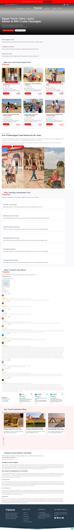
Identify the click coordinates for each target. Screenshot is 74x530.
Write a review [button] (4, 292)
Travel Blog (54, 8)
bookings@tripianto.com (12, 4)
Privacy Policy (26, 518)
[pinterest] (66, 4)
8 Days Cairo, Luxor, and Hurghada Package (31, 115)
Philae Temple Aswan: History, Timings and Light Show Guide (34, 428)
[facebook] (64, 4)
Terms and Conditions (28, 521)
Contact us (26, 514)
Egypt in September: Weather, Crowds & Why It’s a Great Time (12, 428)
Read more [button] (21, 402)
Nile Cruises (47, 8)
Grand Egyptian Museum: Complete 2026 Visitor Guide (56, 428)
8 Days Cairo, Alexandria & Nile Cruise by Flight (11, 115)
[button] (64, 398)
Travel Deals (26, 516)
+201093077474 (42, 512)
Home (13, 8)
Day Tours (27, 8)
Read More (6, 93)
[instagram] (67, 4)
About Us (60, 8)
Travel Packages (19, 8)
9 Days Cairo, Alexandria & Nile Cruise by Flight (54, 115)
